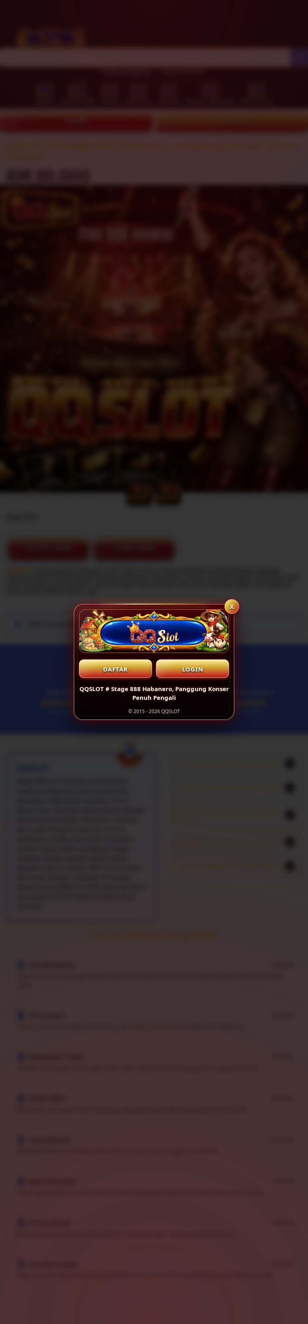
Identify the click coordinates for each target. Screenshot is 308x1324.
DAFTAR (115, 669)
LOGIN (192, 669)
